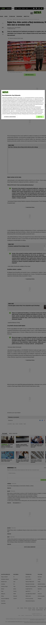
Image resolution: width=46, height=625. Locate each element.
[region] (23, 104)
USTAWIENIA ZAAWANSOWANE (10, 116)
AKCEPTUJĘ (40, 116)
